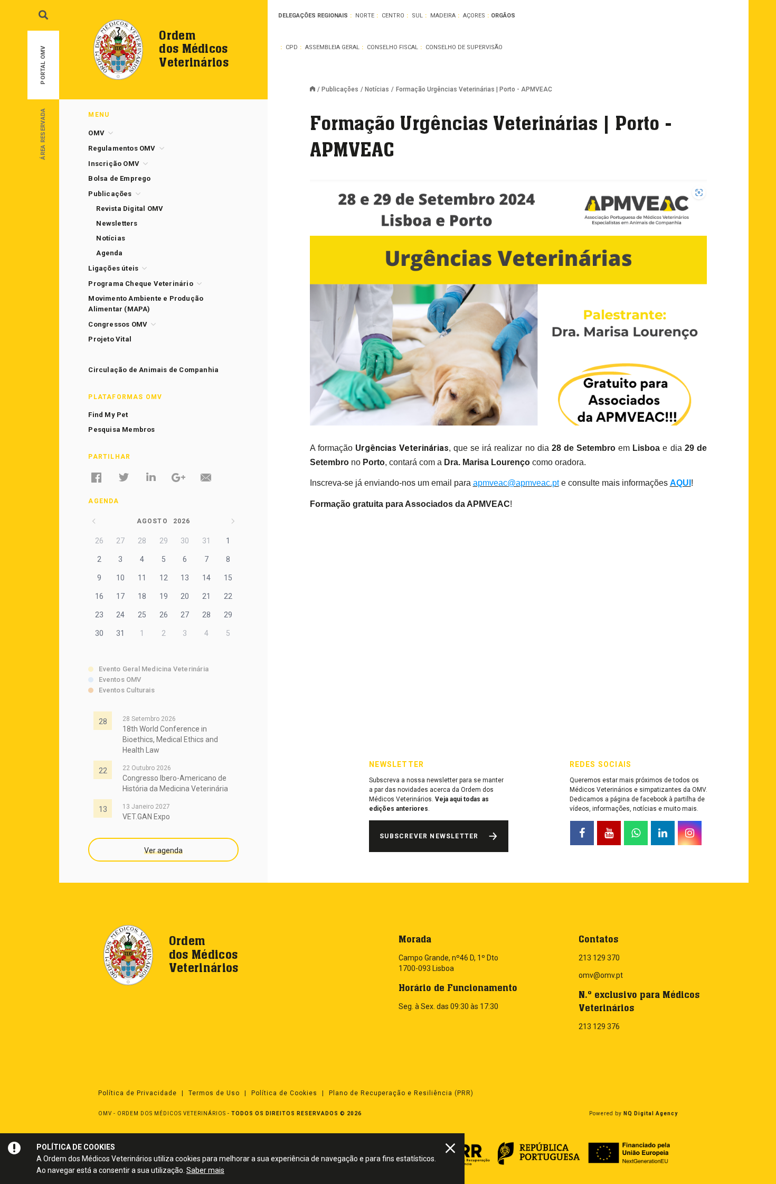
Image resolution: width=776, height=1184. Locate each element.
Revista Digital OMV (129, 208)
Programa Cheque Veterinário (140, 284)
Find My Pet (108, 415)
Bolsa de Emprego (119, 178)
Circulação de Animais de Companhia (153, 370)
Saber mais (205, 1170)
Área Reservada (43, 133)
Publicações (339, 89)
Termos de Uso (214, 1093)
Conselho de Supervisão (464, 47)
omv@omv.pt (601, 975)
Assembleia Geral (332, 47)
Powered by (633, 1113)
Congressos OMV (117, 324)
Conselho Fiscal (392, 47)
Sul (417, 15)
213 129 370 (599, 958)
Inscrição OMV (113, 164)
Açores (474, 15)
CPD (292, 47)
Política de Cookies (284, 1093)
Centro (393, 15)
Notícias (377, 89)
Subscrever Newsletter (429, 836)
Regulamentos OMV (121, 148)
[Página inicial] (315, 90)
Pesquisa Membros (121, 429)
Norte (364, 15)
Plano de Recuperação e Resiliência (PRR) (401, 1093)
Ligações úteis (113, 268)
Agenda (109, 253)
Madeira (443, 15)
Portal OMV (43, 65)
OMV (96, 133)
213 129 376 (599, 1026)
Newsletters (116, 223)
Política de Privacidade (137, 1093)
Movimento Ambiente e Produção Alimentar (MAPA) (145, 303)
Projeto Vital (109, 339)
